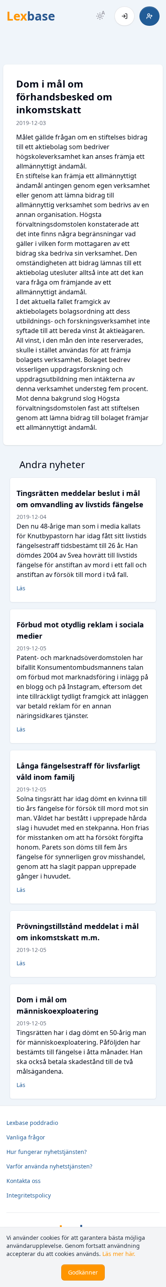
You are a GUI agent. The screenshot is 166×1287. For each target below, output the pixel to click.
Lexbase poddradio (32, 1123)
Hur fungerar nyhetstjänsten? (46, 1152)
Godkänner (83, 1272)
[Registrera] (149, 16)
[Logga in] (124, 16)
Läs (21, 588)
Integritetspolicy (28, 1195)
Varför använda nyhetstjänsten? (49, 1166)
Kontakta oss (23, 1181)
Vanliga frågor (25, 1137)
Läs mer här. (118, 1254)
